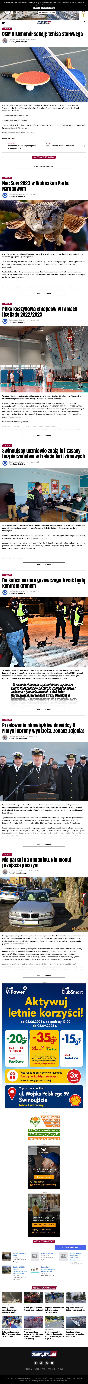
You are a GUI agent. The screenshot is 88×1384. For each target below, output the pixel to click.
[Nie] (85, 5)
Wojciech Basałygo (20, 42)
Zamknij (36, 8)
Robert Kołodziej (19, 196)
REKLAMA (60, 1369)
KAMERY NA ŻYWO (40, 1369)
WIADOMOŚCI (51, 1369)
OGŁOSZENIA (28, 1369)
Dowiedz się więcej (48, 8)
